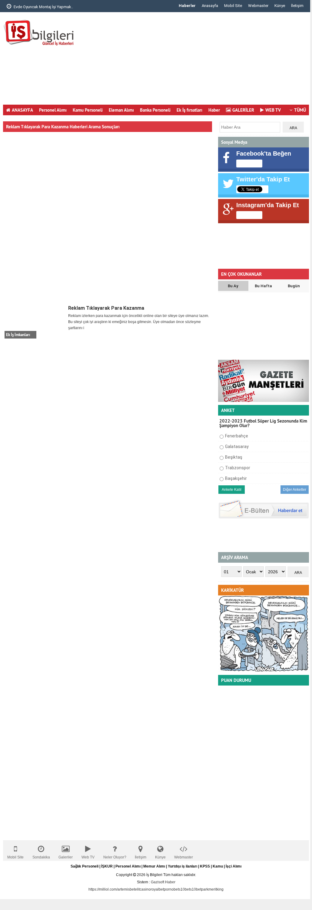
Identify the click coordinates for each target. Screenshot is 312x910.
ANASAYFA (22, 110)
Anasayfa (210, 5)
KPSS (205, 866)
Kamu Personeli (88, 110)
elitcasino (143, 889)
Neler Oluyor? (114, 857)
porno (169, 889)
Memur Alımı (154, 866)
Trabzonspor (237, 467)
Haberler (187, 5)
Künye (279, 5)
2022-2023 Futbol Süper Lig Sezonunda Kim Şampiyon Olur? (263, 423)
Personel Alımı (53, 110)
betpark (202, 889)
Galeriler (65, 857)
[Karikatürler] (263, 671)
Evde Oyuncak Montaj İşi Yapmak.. (43, 7)
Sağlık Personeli (84, 866)
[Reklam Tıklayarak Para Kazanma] (35, 322)
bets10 (179, 889)
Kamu (218, 866)
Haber (214, 110)
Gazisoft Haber (163, 882)
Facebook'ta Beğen (263, 153)
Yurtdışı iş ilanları (182, 866)
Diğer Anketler (294, 489)
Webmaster (258, 5)
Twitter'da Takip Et (263, 179)
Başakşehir (236, 478)
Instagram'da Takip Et (267, 205)
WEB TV (273, 110)
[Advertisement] (198, 60)
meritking (216, 889)
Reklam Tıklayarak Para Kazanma (106, 308)
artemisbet (126, 889)
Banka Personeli (155, 110)
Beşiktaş (233, 457)
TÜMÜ (300, 110)
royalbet (157, 889)
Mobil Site (233, 5)
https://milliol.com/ (103, 889)
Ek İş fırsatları (189, 110)
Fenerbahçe (236, 435)
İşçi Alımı (233, 866)
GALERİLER (243, 110)
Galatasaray (237, 446)
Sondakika (41, 857)
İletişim (297, 5)
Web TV (88, 857)
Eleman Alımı (121, 110)
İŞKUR (107, 866)
